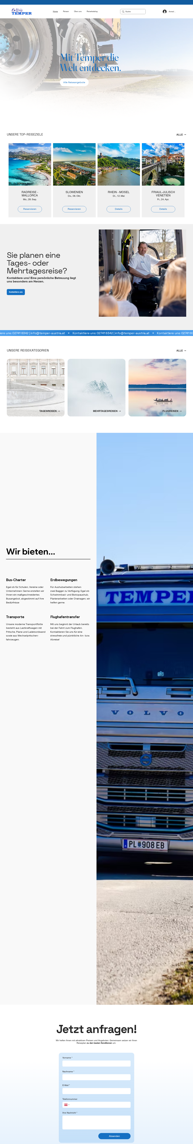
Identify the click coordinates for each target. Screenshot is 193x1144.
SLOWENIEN (74, 192)
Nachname (68, 1071)
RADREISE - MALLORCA (30, 193)
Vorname (67, 1057)
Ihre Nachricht (69, 1113)
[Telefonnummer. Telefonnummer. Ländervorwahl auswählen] (67, 1105)
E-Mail (66, 1085)
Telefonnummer (69, 1099)
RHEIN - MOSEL (119, 192)
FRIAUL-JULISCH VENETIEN (163, 193)
